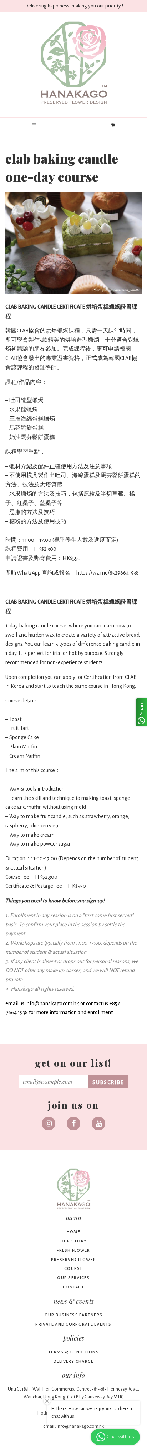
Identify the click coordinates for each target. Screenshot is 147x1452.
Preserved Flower (73, 1259)
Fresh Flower (73, 1250)
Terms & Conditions (73, 1352)
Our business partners (73, 1315)
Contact (73, 1287)
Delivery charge (74, 1361)
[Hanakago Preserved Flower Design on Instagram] (48, 1123)
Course (73, 1268)
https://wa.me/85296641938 (107, 573)
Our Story (73, 1241)
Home (73, 1232)
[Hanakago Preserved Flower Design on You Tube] (98, 1123)
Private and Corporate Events (73, 1324)
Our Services (73, 1278)
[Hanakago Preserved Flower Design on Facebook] (73, 1123)
